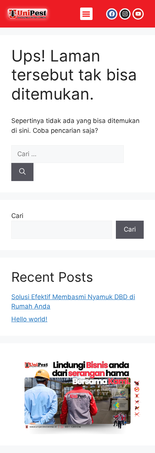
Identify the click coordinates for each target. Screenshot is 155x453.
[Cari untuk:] (67, 154)
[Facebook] (111, 14)
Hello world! (29, 319)
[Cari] (22, 172)
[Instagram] (125, 14)
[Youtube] (138, 14)
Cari (17, 216)
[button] (86, 14)
